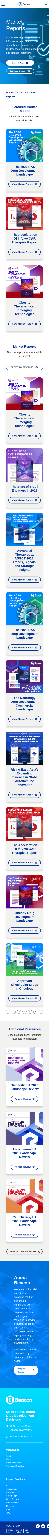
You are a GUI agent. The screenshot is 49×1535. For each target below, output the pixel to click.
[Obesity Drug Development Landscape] (24, 891)
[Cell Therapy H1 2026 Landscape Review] (24, 1195)
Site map (27, 1531)
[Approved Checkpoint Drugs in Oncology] (24, 959)
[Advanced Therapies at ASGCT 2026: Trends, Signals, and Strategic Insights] (24, 529)
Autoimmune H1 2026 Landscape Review (24, 1153)
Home (9, 92)
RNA (8, 1509)
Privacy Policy (9, 1531)
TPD (8, 1513)
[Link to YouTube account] (43, 1526)
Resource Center (13, 1463)
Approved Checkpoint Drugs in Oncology (24, 984)
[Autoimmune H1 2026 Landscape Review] (24, 1128)
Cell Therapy (11, 1496)
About (8, 1456)
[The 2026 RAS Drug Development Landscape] (24, 145)
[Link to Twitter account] (38, 1526)
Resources (20, 92)
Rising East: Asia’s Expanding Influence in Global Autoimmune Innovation (25, 777)
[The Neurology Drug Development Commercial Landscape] (24, 676)
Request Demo (18, 63)
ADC (8, 1485)
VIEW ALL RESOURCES (22, 1251)
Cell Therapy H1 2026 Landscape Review (24, 1221)
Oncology (10, 1506)
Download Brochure (18, 71)
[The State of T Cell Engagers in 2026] (24, 465)
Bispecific (10, 1492)
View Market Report (22, 184)
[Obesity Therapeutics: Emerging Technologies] (24, 281)
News (8, 1459)
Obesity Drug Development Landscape (24, 916)
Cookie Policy (19, 1531)
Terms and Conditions (15, 1466)
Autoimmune (11, 1489)
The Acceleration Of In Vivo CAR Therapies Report (24, 238)
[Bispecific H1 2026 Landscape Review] (24, 1064)
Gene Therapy (12, 1499)
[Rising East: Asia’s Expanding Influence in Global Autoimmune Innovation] (24, 748)
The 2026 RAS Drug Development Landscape (25, 170)
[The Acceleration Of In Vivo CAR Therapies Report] (24, 213)
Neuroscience (12, 1502)
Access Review (23, 1099)
